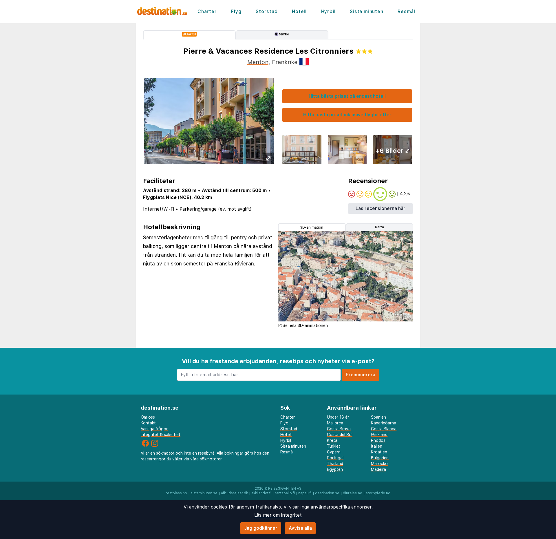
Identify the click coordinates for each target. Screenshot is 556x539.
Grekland (379, 434)
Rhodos (378, 440)
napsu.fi (305, 493)
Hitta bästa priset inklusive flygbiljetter (347, 114)
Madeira (378, 469)
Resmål (406, 11)
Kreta (332, 440)
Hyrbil (328, 11)
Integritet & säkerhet (160, 434)
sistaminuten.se (204, 493)
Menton (257, 62)
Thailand (335, 463)
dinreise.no (352, 493)
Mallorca (335, 423)
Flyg (236, 11)
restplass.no (176, 493)
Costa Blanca (383, 428)
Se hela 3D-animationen (305, 325)
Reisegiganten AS (284, 488)
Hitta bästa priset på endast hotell (347, 96)
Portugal (335, 457)
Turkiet (333, 446)
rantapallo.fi (285, 493)
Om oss (148, 417)
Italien (376, 446)
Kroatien (379, 452)
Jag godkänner (260, 528)
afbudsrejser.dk (234, 493)
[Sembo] (282, 34)
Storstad (266, 11)
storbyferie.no (378, 493)
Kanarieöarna (383, 423)
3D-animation (311, 227)
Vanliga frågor (154, 428)
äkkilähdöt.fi (261, 493)
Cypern (334, 452)
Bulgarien (380, 457)
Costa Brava (339, 428)
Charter (207, 11)
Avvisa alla (300, 528)
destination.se (327, 493)
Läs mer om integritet (278, 515)
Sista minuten (366, 11)
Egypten (335, 469)
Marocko (379, 463)
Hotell (299, 11)
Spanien (378, 417)
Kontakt (148, 423)
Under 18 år (338, 417)
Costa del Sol (339, 434)
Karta (379, 227)
